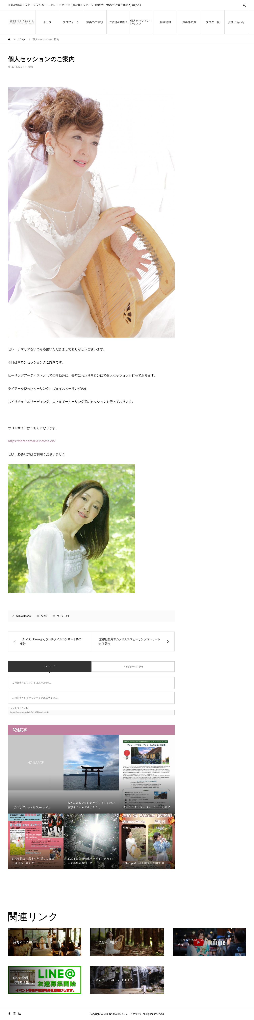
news (30, 66)
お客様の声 (189, 22)
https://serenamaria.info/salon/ (31, 441)
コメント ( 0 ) (49, 666)
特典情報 (165, 22)
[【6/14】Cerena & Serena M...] (36, 762)
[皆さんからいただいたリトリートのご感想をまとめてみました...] (91, 762)
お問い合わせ (236, 22)
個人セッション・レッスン (141, 22)
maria (27, 616)
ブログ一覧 (213, 22)
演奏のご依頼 (94, 22)
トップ (47, 22)
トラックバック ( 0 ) (133, 666)
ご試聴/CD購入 (118, 22)
